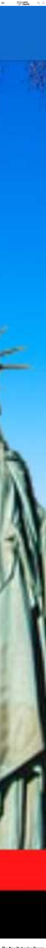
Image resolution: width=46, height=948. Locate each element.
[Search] (43, 2)
